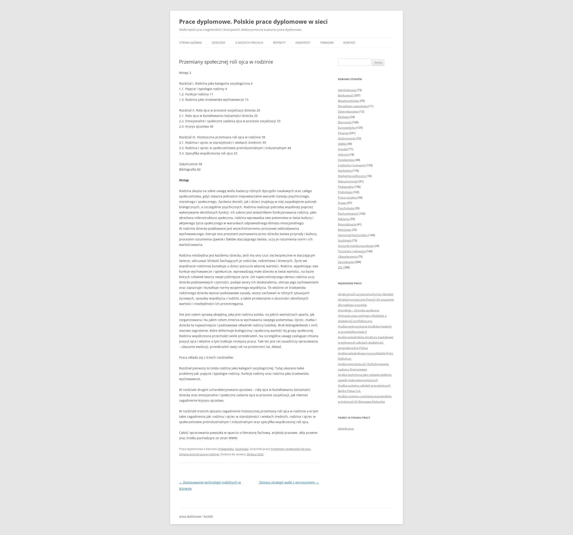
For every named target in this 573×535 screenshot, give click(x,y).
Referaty (279, 43)
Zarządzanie (346, 262)
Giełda (342, 144)
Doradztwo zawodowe (353, 106)
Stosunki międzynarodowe (356, 246)
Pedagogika (226, 449)
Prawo (342, 203)
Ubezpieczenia (347, 257)
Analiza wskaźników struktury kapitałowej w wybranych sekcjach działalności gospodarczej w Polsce (365, 342)
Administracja (347, 90)
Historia (343, 154)
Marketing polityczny (352, 176)
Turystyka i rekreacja (351, 251)
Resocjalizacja (347, 224)
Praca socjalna (347, 197)
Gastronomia (346, 138)
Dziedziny (218, 43)
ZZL (340, 267)
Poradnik (327, 43)
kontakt (208, 516)
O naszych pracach (249, 43)
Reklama (343, 219)
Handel (343, 149)
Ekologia (343, 117)
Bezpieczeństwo (348, 101)
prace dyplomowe (190, 516)
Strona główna (190, 43)
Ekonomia (344, 122)
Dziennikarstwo (348, 111)
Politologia (345, 192)
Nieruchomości (348, 181)
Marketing (345, 171)
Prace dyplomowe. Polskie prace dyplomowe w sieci (253, 21)
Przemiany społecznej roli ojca (290, 449)
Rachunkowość (348, 214)
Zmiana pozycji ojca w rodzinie (199, 454)
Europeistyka (346, 128)
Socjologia (241, 449)
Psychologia (346, 208)
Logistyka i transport (352, 165)
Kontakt (349, 43)
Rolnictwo (344, 230)
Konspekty (302, 43)
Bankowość (345, 95)
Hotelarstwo (346, 160)
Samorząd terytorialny (353, 235)
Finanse (343, 133)
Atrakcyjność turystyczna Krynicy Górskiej (365, 294)
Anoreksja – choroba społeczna (358, 310)
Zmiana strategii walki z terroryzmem (289, 482)
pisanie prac (346, 428)
